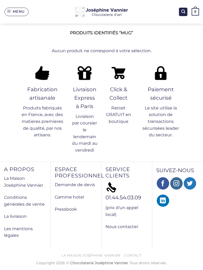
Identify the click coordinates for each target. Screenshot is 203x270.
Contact (132, 255)
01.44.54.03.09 (123, 197)
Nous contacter (121, 226)
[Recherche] (183, 12)
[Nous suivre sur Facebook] (163, 183)
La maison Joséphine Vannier (91, 255)
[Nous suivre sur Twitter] (190, 183)
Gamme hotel (69, 197)
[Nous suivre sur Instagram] (176, 183)
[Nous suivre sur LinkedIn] (163, 201)
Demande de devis (75, 184)
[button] (16, 12)
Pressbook (66, 209)
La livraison (15, 216)
